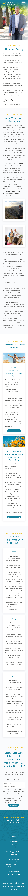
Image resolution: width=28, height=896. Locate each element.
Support (14, 834)
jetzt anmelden (14, 805)
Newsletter (14, 836)
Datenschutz (14, 861)
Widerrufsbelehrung (14, 859)
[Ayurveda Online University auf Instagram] (15, 875)
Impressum (14, 844)
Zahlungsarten (14, 856)
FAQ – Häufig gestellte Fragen (14, 852)
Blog (14, 839)
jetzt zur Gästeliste (14, 431)
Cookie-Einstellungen (14, 866)
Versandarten (14, 854)
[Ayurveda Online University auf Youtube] (19, 875)
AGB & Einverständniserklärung (14, 864)
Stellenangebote (14, 841)
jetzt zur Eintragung (14, 517)
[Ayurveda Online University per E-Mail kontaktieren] (9, 875)
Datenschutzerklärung (15, 800)
